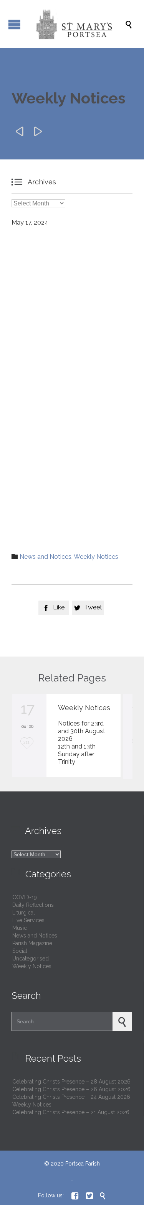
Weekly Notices (96, 556)
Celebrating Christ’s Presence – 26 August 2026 (71, 1089)
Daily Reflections (33, 905)
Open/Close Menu (14, 24)
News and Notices (45, 556)
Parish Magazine (32, 943)
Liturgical (23, 912)
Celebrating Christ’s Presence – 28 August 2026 (71, 1082)
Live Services (28, 920)
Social (19, 951)
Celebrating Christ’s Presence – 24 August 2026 (71, 1097)
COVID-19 (24, 897)
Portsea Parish (82, 1164)
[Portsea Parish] (76, 24)
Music (19, 928)
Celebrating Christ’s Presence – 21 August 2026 (70, 1112)
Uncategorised (30, 958)
